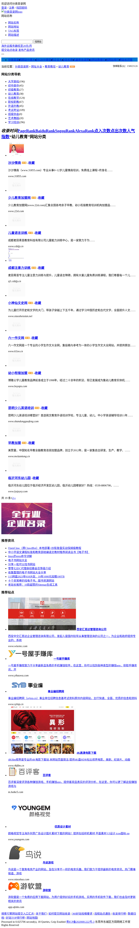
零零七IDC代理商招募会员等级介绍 (29, 568)
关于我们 (41, 913)
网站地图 (32, 917)
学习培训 (13, 122)
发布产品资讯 (26, 50)
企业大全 (59, 59)
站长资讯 (70, 59)
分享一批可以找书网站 (21, 564)
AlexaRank (84, 131)
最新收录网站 (84, 59)
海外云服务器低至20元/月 (16, 45)
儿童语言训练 (17, 233)
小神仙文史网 (17, 303)
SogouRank (65, 131)
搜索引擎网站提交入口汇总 (17, 913)
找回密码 (21, 7)
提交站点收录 (9, 50)
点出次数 (119, 131)
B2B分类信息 (46, 59)
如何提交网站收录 (59, 913)
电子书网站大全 (17, 560)
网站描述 (13, 34)
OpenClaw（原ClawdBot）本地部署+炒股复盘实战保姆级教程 (44, 548)
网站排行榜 (115, 59)
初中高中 (13, 85)
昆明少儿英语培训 (21, 408)
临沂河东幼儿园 (19, 478)
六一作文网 (16, 338)
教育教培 (50, 66)
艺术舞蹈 (13, 118)
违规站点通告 (102, 913)
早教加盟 (14, 443)
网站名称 (13, 22)
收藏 (31, 163)
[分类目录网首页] (11, 11)
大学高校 (13, 81)
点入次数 (102, 131)
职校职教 (13, 101)
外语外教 (13, 106)
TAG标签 (13, 30)
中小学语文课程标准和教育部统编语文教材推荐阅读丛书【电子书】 (49, 552)
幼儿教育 (63, 66)
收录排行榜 (119, 913)
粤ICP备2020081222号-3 (80, 921)
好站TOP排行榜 (15, 917)
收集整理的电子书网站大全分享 (27, 572)
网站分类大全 (30, 59)
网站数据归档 (100, 59)
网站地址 (13, 26)
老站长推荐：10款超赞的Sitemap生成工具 (32, 584)
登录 (4, 7)
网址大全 (36, 66)
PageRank (26, 131)
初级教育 (13, 89)
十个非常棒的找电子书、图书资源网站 (31, 580)
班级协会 (13, 114)
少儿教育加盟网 (19, 198)
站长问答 (127, 59)
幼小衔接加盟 (17, 373)
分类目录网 (15, 59)
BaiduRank (45, 131)
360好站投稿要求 (82, 913)
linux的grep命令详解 (20, 556)
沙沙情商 (14, 163)
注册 (11, 7)
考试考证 (13, 110)
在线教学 (13, 97)
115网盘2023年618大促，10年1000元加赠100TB (36, 576)
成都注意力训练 (19, 268)
